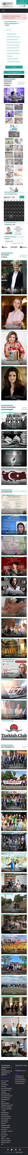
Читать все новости (20, 83)
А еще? (24, 747)
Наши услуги (9, 241)
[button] (5, 95)
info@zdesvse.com (20, 1070)
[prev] (21, 197)
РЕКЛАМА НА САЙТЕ (14, 76)
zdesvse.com (19, 1152)
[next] (23, 197)
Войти (21, 6)
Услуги (14, 243)
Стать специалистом (14, 72)
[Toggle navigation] (3, 10)
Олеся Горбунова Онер (18, 229)
